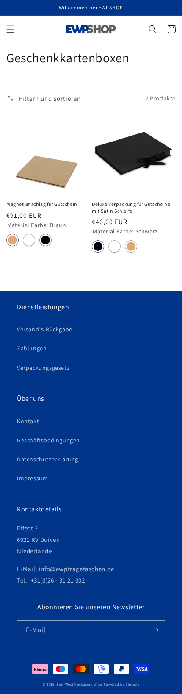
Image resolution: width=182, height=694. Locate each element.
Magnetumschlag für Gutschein (41, 204)
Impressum (32, 478)
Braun (12, 240)
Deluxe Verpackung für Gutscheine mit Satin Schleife (131, 207)
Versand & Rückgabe (44, 329)
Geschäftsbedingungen (48, 440)
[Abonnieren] (155, 630)
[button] (10, 29)
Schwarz (45, 240)
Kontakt (28, 421)
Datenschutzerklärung (47, 459)
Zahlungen (32, 348)
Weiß (29, 240)
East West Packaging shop (79, 684)
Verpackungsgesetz (43, 368)
